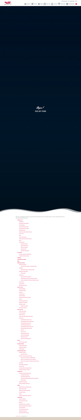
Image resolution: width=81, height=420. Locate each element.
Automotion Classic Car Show (24, 369)
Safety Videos (23, 379)
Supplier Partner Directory (24, 412)
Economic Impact (22, 392)
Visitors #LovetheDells (25, 335)
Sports (76, 1)
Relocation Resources (23, 410)
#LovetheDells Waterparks (26, 324)
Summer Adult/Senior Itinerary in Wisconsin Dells (30, 280)
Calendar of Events (22, 352)
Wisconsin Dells (18, 416)
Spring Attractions (24, 243)
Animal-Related (22, 225)
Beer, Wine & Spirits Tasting (26, 276)
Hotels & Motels (22, 295)
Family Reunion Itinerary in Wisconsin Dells (28, 266)
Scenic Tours (21, 233)
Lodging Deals (21, 348)
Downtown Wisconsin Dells (24, 228)
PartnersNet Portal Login (23, 409)
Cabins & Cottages (22, 290)
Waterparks (21, 221)
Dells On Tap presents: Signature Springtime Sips (30, 360)
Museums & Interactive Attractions (25, 231)
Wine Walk (21, 362)
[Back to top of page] (79, 418)
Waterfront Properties (23, 302)
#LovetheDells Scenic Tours (26, 323)
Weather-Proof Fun (24, 336)
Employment (19, 371)
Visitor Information (22, 311)
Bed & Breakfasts (22, 288)
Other (20, 240)
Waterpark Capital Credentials (24, 390)
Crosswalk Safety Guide (25, 374)
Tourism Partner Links (23, 400)
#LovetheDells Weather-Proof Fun (27, 326)
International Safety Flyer (25, 376)
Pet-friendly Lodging (23, 307)
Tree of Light (21, 366)
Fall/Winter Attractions (25, 250)
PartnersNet (19, 397)
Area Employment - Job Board (24, 404)
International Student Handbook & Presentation (29, 378)
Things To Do (29, 3)
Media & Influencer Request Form (25, 386)
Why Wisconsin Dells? (23, 285)
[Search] (76, 4)
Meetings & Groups (72, 1)
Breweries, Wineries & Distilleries (25, 254)
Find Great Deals (63, 3)
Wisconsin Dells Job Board (24, 383)
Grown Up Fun (23, 331)
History (20, 393)
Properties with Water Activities (25, 297)
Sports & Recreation (22, 236)
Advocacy (20, 402)
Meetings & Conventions (23, 271)
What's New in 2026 (22, 388)
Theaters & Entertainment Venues (25, 238)
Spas (20, 235)
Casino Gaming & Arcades (23, 226)
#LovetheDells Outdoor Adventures (27, 321)
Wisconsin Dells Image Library (24, 395)
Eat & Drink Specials (22, 347)
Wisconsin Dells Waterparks (26, 338)
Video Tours (21, 318)
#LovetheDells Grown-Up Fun (26, 319)
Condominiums (22, 293)
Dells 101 (22, 329)
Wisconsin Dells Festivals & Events (25, 367)
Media (18, 385)
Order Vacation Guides (64, 1)
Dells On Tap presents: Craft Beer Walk (28, 357)
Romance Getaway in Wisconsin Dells (27, 269)
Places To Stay (48, 3)
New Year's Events (24, 354)
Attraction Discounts (23, 345)
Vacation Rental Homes (23, 300)
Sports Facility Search (23, 341)
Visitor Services (22, 314)
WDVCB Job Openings (23, 381)
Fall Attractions (23, 248)
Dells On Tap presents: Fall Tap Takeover (28, 359)
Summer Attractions (24, 245)
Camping (20, 292)
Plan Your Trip (55, 3)
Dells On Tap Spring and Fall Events (25, 355)
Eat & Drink (35, 3)
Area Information (22, 312)
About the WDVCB (22, 398)
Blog (68, 1)
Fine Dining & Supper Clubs (24, 255)
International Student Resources (25, 373)
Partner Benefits (22, 407)
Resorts (20, 299)
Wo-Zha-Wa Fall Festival (23, 364)
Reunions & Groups (22, 264)
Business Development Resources (25, 405)
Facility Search (21, 283)
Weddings (21, 267)
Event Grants (23, 273)
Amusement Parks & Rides (24, 223)
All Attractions (21, 242)
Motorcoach (21, 274)
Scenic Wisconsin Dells (25, 333)
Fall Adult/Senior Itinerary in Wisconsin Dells (29, 278)
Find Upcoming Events (72, 3)
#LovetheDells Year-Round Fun (26, 328)
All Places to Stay (22, 304)
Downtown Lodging (24, 305)
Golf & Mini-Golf (22, 230)
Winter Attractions (24, 247)
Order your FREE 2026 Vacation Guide (26, 316)
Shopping (41, 3)
